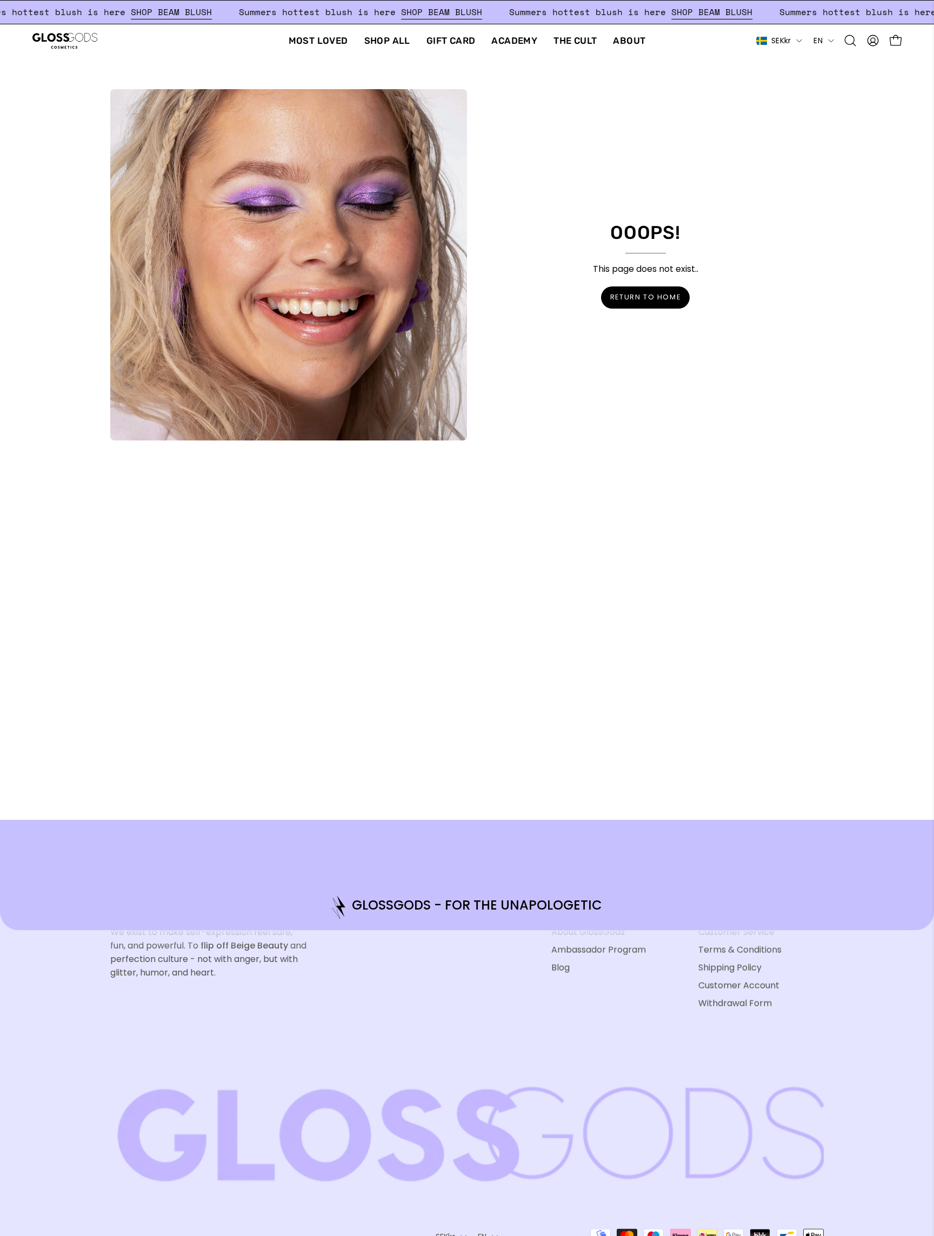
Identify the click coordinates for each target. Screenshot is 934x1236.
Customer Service (736, 931)
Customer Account (738, 985)
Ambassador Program (598, 949)
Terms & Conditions (740, 949)
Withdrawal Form (735, 1003)
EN (818, 40)
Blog (560, 967)
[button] (850, 40)
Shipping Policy (730, 967)
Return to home (645, 297)
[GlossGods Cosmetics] (64, 41)
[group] (467, 907)
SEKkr (781, 40)
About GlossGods (588, 931)
